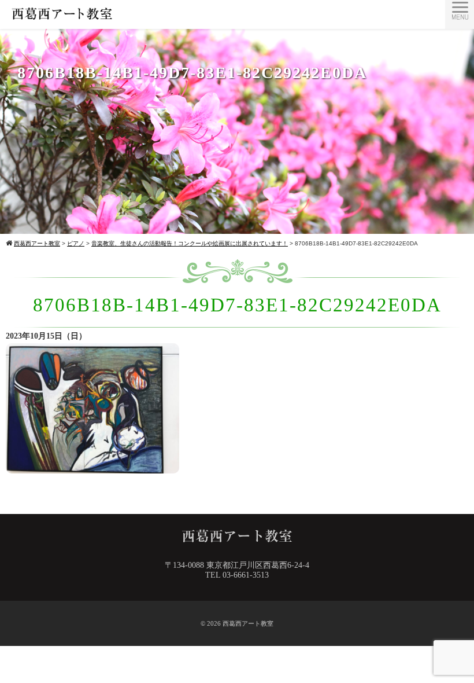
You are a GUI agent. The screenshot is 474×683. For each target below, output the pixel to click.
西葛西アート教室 (248, 623)
